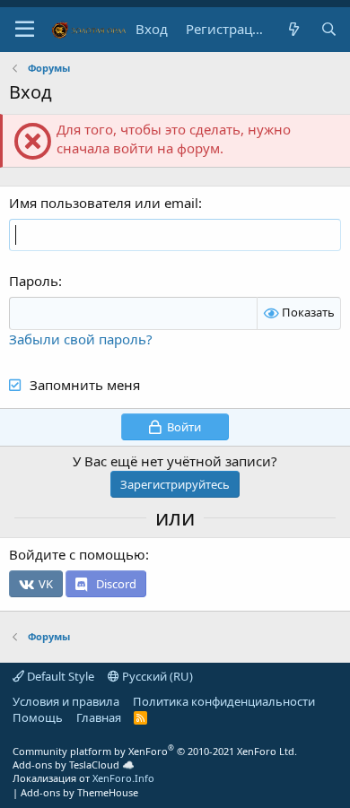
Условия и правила (66, 701)
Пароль (33, 281)
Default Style (59, 676)
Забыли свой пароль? (81, 339)
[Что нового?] (293, 29)
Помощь (38, 717)
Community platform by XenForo (155, 751)
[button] (25, 29)
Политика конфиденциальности (224, 701)
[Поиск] (328, 29)
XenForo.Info (123, 778)
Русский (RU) (156, 676)
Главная (98, 717)
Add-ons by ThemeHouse (79, 792)
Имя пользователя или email (103, 203)
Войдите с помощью (77, 554)
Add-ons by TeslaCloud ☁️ (74, 764)
